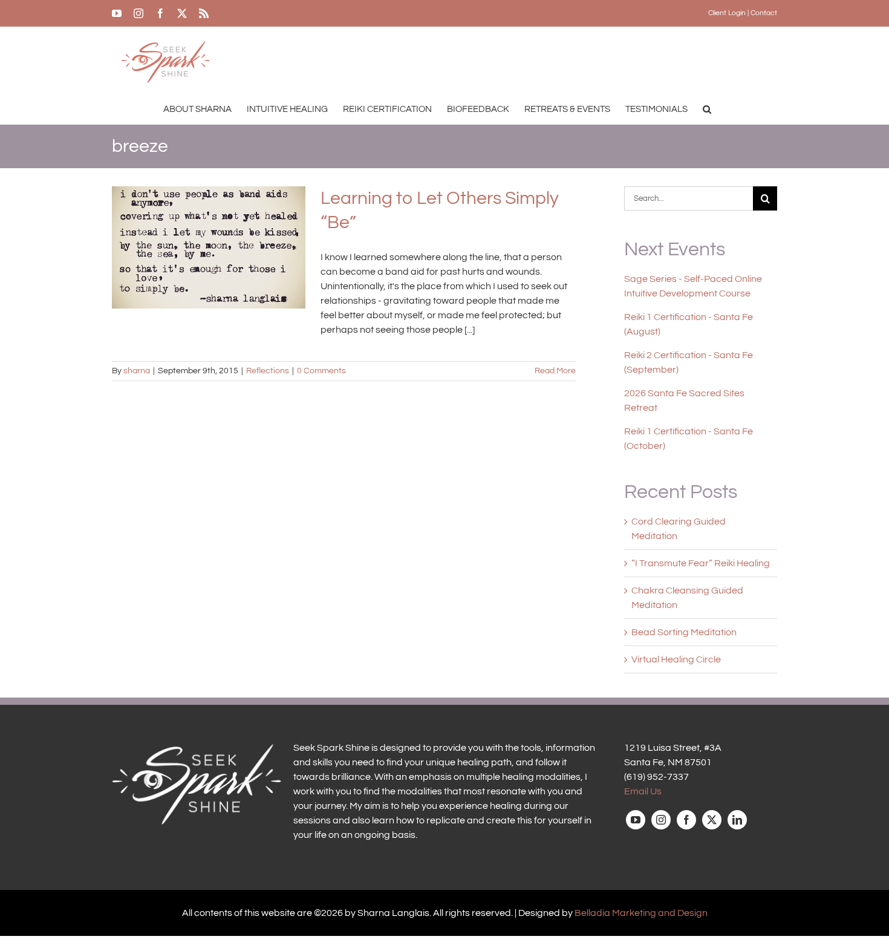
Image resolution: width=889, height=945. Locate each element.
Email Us (643, 791)
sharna (136, 371)
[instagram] (661, 819)
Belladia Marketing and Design (641, 913)
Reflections (267, 371)
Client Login (727, 13)
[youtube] (635, 819)
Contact (764, 13)
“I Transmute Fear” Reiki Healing (700, 563)
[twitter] (711, 819)
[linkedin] (737, 819)
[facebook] (686, 819)
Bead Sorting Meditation (684, 632)
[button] (707, 109)
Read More (555, 371)
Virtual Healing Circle (676, 659)
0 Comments (321, 371)
